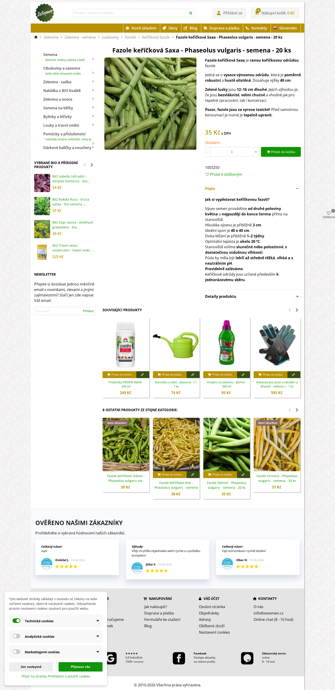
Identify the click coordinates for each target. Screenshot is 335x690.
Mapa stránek (101, 625)
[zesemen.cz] (44, 13)
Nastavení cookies (214, 632)
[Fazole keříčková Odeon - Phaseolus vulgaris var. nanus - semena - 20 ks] (126, 444)
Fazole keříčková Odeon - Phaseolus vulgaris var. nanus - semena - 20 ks (126, 481)
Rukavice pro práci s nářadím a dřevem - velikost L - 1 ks (277, 384)
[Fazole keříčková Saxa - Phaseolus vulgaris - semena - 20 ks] (150, 103)
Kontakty (259, 28)
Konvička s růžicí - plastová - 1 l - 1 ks (176, 384)
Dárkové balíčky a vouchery (67, 147)
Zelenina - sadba (57, 81)
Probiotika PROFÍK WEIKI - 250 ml (126, 384)
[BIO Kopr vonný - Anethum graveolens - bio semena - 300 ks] (42, 229)
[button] (84, 164)
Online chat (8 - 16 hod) (273, 619)
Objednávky (209, 613)
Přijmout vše (80, 667)
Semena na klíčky (58, 107)
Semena (64, 57)
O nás (258, 606)
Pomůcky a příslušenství (67, 136)
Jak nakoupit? (155, 606)
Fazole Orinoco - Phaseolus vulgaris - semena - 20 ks (277, 478)
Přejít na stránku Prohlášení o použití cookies (56, 676)
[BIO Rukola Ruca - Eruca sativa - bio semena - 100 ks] (42, 206)
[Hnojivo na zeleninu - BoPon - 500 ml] (226, 344)
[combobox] (129, 13)
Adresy (205, 619)
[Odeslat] (191, 13)
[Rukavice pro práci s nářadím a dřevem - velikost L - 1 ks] (277, 344)
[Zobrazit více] (142, 374)
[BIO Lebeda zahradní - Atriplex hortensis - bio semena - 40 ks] (42, 183)
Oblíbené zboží (211, 625)
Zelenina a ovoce (57, 99)
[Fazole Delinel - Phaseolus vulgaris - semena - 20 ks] (226, 444)
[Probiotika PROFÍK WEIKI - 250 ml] (126, 344)
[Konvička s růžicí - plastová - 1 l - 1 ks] (176, 344)
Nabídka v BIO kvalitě (62, 90)
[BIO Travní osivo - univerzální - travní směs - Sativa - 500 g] (42, 252)
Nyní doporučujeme (107, 619)
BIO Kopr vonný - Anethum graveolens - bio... (72, 224)
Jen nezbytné (31, 667)
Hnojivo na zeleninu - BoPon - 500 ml (227, 384)
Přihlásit (88, 311)
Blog (193, 28)
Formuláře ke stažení (162, 619)
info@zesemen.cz (268, 613)
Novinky (96, 613)
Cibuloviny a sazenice (62, 70)
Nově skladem (143, 28)
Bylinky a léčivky (57, 116)
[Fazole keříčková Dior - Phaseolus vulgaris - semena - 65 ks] (176, 444)
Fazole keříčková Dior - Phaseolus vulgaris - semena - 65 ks (176, 487)
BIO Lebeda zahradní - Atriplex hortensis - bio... (71, 178)
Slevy (173, 28)
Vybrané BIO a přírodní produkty (56, 164)
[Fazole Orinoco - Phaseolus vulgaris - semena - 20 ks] (277, 444)
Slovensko (288, 28)
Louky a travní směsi (61, 125)
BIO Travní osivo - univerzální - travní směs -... (73, 247)
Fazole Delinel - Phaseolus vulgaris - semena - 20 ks (227, 485)
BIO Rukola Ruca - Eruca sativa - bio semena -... (70, 201)
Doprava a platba (224, 28)
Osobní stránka (212, 606)
